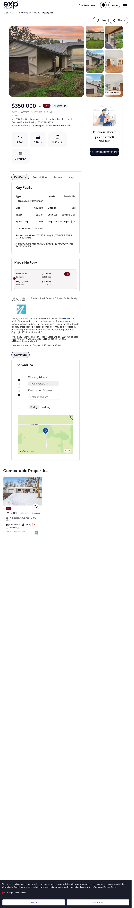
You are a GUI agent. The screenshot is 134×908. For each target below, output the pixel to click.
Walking (46, 407)
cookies (12, 884)
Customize (97, 902)
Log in (114, 5)
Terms (97, 887)
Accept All (34, 902)
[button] (46, 61)
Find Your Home (87, 5)
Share (121, 20)
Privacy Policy (110, 887)
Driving (33, 407)
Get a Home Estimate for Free (104, 152)
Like (103, 20)
